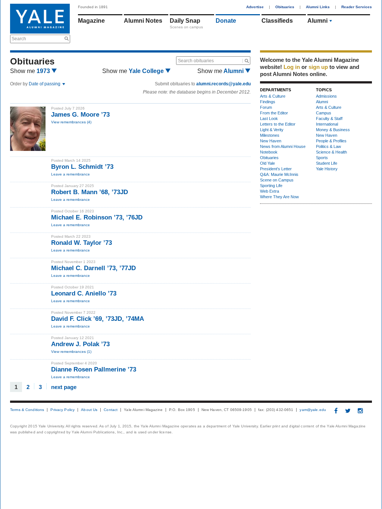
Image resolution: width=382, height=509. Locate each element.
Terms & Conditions (27, 410)
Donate (226, 21)
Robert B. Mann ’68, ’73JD (89, 192)
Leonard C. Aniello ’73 (83, 293)
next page (63, 386)
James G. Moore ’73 (80, 114)
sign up (318, 67)
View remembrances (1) (71, 352)
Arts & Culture (272, 96)
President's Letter (276, 169)
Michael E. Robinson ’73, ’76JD (97, 217)
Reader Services (356, 7)
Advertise (255, 7)
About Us (89, 410)
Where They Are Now (279, 197)
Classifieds (277, 21)
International (327, 124)
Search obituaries (196, 60)
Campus (323, 113)
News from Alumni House (283, 146)
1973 (44, 71)
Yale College (147, 71)
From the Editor (274, 113)
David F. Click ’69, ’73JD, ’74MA (97, 318)
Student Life (326, 163)
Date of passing (45, 83)
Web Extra (269, 191)
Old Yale (267, 163)
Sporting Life (271, 185)
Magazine (91, 21)
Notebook (269, 152)
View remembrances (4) (71, 122)
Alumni (317, 21)
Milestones (269, 135)
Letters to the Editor (277, 124)
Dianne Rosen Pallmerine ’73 (93, 369)
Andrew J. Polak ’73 (80, 344)
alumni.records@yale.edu (223, 83)
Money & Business (333, 129)
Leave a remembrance (70, 174)
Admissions (326, 96)
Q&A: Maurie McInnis (279, 174)
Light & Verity (272, 129)
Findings (267, 101)
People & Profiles (331, 141)
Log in (292, 67)
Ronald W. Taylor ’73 (81, 242)
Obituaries (284, 7)
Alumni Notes (143, 21)
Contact (111, 410)
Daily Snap (185, 21)
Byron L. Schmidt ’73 (82, 166)
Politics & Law (328, 146)
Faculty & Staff (329, 118)
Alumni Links (318, 7)
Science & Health (331, 152)
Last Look (269, 118)
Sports (322, 157)
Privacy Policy (62, 410)
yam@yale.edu (313, 410)
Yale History (327, 169)
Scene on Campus (277, 180)
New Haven (270, 141)
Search (19, 38)
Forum (266, 107)
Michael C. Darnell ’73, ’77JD (93, 268)
